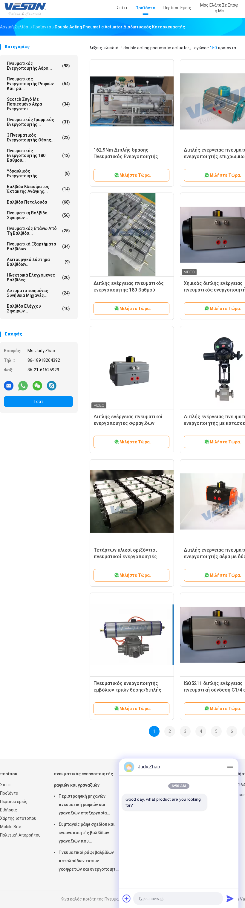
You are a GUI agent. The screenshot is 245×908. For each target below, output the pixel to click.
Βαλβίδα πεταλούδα (38, 202)
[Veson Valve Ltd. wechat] (37, 385)
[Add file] (126, 898)
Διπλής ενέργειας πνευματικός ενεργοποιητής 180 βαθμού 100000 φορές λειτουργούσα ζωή (131, 289)
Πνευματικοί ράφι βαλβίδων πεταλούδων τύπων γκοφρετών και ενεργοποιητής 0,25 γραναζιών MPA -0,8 (89, 861)
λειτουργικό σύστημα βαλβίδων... (38, 262)
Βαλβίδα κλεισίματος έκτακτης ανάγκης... (38, 189)
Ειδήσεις (8, 810)
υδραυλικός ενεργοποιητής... (38, 173)
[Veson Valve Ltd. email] (8, 385)
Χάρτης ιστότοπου (18, 818)
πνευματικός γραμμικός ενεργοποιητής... (38, 122)
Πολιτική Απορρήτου (20, 835)
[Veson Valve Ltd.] (26, 9)
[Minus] (230, 766)
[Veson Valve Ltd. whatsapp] (23, 385)
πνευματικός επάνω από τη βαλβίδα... (38, 231)
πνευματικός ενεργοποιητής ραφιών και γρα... (38, 84)
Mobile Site (10, 826)
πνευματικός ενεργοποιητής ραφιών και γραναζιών (83, 779)
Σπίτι (5, 784)
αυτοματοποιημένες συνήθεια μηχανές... (38, 293)
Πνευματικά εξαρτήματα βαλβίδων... (38, 246)
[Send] (230, 898)
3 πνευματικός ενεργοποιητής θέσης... (38, 137)
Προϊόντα (9, 793)
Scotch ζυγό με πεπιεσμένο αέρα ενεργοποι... (38, 104)
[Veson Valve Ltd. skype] (51, 385)
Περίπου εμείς (13, 801)
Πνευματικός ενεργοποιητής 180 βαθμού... (38, 155)
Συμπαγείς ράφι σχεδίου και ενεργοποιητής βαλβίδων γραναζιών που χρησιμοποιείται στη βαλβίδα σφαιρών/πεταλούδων (88, 833)
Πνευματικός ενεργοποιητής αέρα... (38, 66)
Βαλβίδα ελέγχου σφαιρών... (38, 308)
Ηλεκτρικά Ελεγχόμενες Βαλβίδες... (38, 277)
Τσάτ (38, 401)
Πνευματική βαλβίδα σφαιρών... (38, 215)
